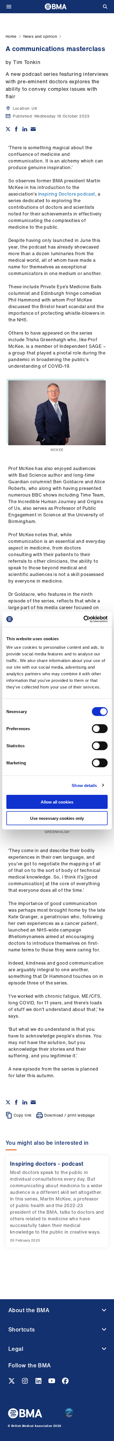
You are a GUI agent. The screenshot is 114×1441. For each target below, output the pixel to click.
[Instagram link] (25, 1382)
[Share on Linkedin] (24, 129)
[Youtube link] (52, 1382)
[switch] (100, 728)
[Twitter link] (12, 1382)
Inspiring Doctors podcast (66, 194)
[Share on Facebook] (16, 129)
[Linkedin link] (39, 1382)
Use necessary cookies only (57, 818)
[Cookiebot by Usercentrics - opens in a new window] (83, 619)
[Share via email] (33, 129)
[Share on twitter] (8, 129)
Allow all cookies (57, 802)
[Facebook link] (65, 1382)
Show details (84, 785)
